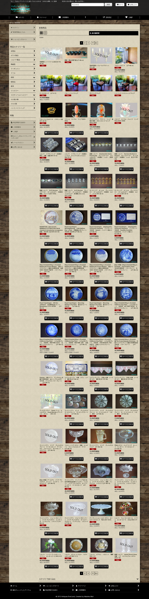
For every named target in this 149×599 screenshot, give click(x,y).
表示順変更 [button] (95, 33)
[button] (85, 17)
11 (93, 43)
